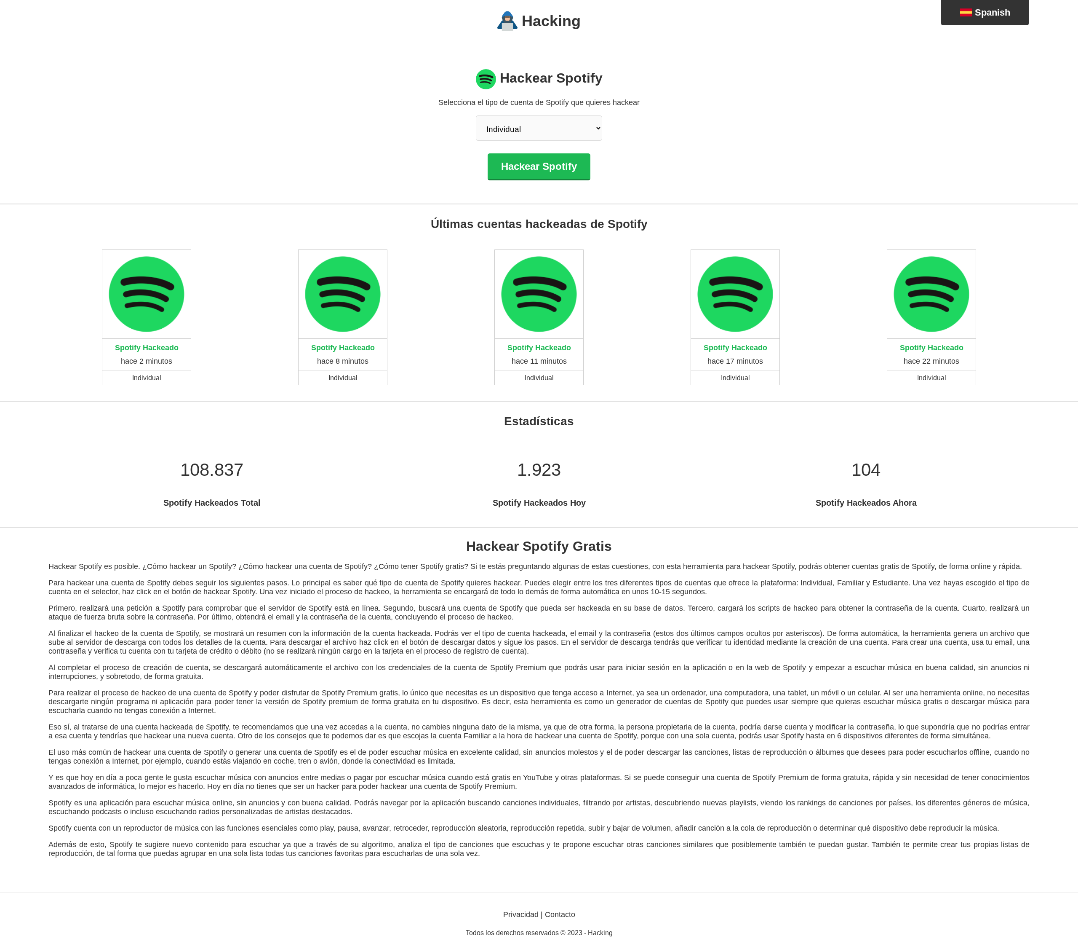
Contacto (560, 914)
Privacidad (521, 914)
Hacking (551, 20)
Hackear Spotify (539, 166)
